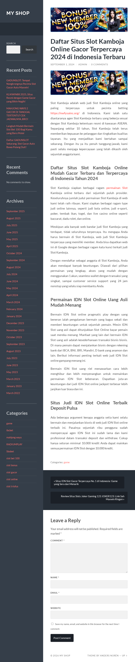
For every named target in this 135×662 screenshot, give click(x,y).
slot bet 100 (13, 458)
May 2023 (12, 372)
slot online (12, 479)
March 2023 (13, 378)
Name (55, 577)
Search (11, 43)
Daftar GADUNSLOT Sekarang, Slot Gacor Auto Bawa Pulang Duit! (20, 143)
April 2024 (12, 295)
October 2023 (14, 337)
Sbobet (10, 451)
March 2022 (13, 392)
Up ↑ (125, 655)
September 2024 (15, 260)
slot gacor (11, 472)
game (9, 423)
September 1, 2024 (62, 64)
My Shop (18, 13)
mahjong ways (14, 437)
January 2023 (14, 386)
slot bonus (11, 465)
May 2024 (12, 288)
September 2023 (15, 344)
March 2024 (13, 302)
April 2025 (12, 246)
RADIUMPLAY (14, 444)
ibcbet (9, 430)
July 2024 (11, 274)
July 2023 (11, 358)
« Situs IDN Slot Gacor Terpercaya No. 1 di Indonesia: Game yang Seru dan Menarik (86, 482)
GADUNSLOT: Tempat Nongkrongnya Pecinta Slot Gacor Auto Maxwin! (21, 84)
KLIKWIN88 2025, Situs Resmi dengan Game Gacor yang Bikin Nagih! (21, 98)
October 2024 (14, 253)
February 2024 (14, 309)
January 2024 (14, 316)
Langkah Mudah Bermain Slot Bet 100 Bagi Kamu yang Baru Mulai (19, 129)
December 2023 (15, 323)
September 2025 (15, 211)
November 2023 (15, 330)
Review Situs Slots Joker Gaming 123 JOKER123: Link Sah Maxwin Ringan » (92, 498)
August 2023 (13, 351)
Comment (58, 540)
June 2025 (12, 232)
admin (82, 64)
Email (55, 592)
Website (56, 608)
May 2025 (12, 239)
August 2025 (13, 218)
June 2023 (12, 365)
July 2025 (11, 225)
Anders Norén (109, 655)
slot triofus (12, 486)
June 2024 (12, 281)
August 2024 (13, 267)
